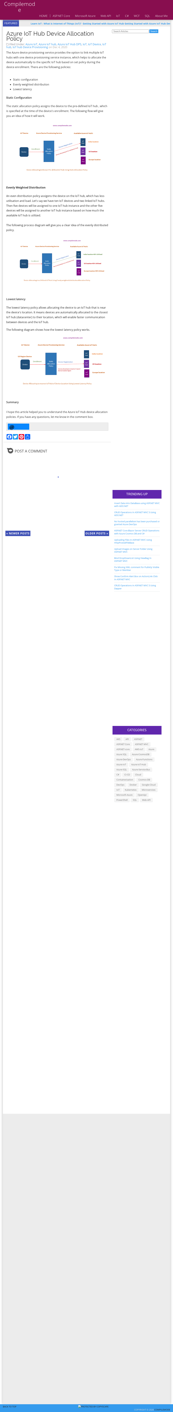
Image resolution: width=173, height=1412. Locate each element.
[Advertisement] (127, 85)
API (127, 739)
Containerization (124, 779)
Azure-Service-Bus (141, 769)
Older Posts (96, 533)
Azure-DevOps (123, 759)
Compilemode (19, 6)
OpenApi (142, 794)
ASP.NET (138, 739)
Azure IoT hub (47, 44)
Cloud (138, 774)
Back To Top (9, 1406)
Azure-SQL (121, 769)
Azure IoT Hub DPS (69, 44)
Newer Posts (18, 533)
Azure (151, 749)
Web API (106, 15)
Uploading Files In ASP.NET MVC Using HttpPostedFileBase (133, 541)
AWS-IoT (139, 749)
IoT (118, 15)
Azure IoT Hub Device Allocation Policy (50, 36)
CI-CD (127, 774)
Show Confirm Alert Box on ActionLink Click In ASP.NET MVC (136, 578)
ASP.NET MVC (141, 744)
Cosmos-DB (144, 779)
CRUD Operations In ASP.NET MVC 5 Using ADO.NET (135, 514)
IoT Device (94, 44)
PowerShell (122, 799)
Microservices (148, 789)
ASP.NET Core (61, 15)
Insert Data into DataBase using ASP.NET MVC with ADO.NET (137, 505)
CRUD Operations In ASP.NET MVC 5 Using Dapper (135, 587)
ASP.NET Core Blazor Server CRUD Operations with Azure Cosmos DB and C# (136, 532)
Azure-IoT (121, 764)
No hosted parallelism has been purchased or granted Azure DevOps (137, 523)
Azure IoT (31, 44)
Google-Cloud (149, 784)
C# (127, 15)
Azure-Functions (144, 759)
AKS (118, 739)
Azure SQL (121, 754)
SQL (147, 15)
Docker (133, 784)
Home (43, 15)
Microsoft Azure (85, 15)
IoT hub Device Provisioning (30, 47)
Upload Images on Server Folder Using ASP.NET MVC (133, 550)
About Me (161, 15)
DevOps (120, 784)
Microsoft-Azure (124, 794)
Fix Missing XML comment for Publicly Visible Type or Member (136, 569)
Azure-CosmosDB (140, 754)
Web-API (146, 799)
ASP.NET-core (123, 749)
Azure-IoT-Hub (138, 764)
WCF (137, 15)
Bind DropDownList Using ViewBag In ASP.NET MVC (132, 559)
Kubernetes (131, 789)
